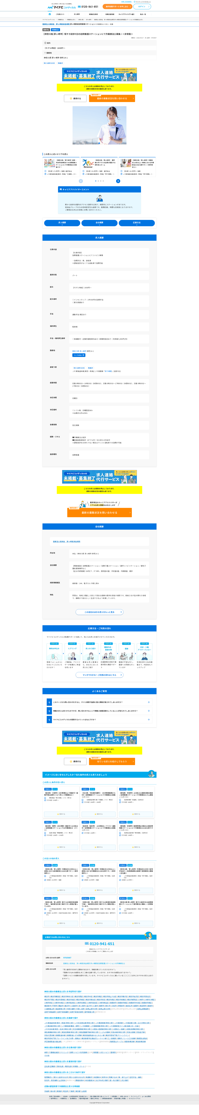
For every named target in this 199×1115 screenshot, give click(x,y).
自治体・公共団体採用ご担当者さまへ (75, 1096)
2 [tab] (98, 181)
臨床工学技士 (95, 1098)
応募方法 (137, 222)
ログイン (141, 6)
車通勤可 (60, 63)
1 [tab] (99, 143)
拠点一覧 (143, 14)
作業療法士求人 (71, 19)
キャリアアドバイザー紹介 (126, 14)
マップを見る (78, 355)
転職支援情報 (110, 14)
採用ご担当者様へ (126, 2)
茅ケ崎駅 (108, 371)
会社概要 (99, 222)
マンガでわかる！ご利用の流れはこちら (99, 675)
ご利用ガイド (60, 14)
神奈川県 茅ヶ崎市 (79, 351)
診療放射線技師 (107, 1098)
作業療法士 (61, 19)
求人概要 (62, 222)
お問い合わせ (124, 1096)
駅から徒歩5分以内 (49, 63)
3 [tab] (101, 181)
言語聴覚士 (73, 1098)
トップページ (50, 14)
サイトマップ (135, 1096)
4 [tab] (103, 181)
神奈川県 (80, 19)
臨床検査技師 (83, 1098)
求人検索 (77, 14)
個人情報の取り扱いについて (99, 1096)
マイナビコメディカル (48, 19)
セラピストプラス (134, 1098)
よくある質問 (146, 1096)
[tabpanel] (99, 125)
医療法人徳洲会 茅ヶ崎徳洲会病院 (66, 541)
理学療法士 (54, 1098)
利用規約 (114, 1096)
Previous (81, 181)
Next (118, 181)
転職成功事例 (93, 14)
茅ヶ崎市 (88, 19)
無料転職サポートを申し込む (117, 6)
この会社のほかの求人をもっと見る (99, 612)
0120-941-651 (88, 7)
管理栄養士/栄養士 (120, 1098)
